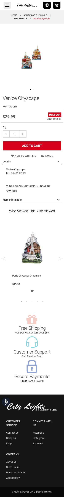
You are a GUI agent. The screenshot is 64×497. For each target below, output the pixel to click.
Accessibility (13, 477)
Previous (4, 259)
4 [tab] (37, 302)
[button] (47, 5)
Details (7, 161)
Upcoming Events (15, 472)
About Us (11, 461)
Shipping (11, 438)
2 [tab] (26, 302)
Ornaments (20, 18)
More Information (12, 199)
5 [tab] (42, 302)
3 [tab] (32, 302)
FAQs (9, 443)
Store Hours (12, 467)
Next (60, 259)
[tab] (32, 161)
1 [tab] (21, 302)
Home (14, 15)
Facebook (38, 432)
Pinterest (38, 443)
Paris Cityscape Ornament (26, 275)
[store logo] (27, 5)
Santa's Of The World (35, 15)
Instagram (38, 438)
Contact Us (12, 432)
